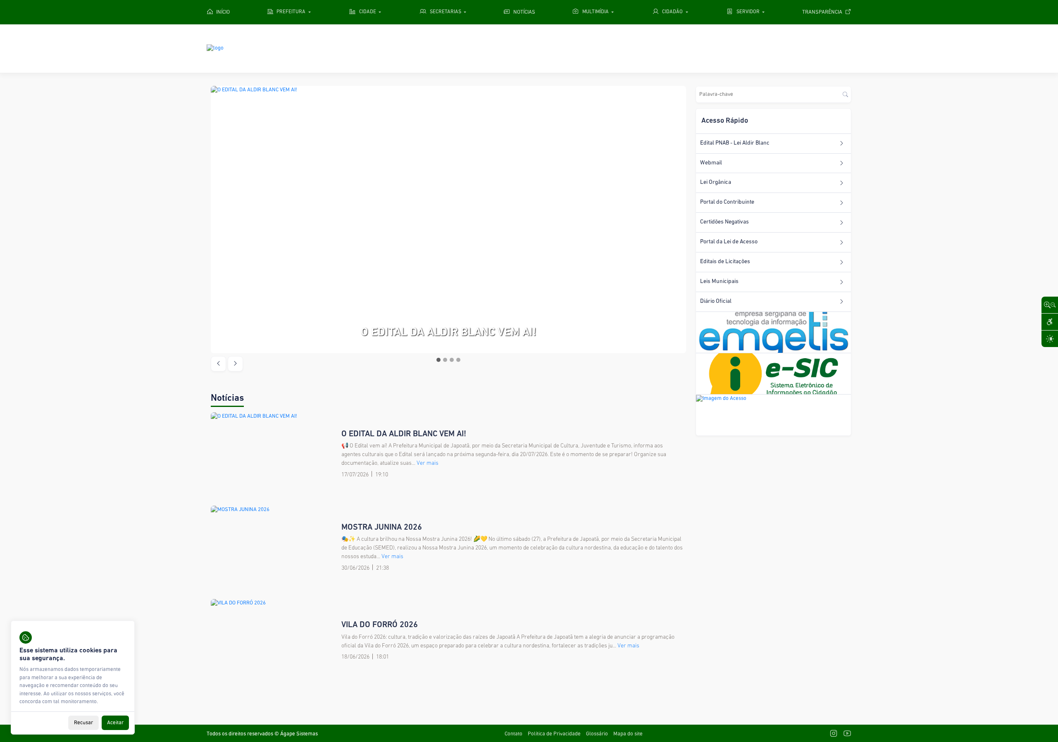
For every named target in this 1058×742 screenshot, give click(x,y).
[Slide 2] (445, 360)
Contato (513, 734)
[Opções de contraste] (1049, 339)
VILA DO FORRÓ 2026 (379, 625)
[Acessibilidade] (1049, 322)
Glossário (597, 734)
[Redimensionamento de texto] (1049, 305)
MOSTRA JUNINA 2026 (381, 527)
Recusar (83, 722)
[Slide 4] (458, 360)
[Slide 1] (438, 360)
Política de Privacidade (554, 734)
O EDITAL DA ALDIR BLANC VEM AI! (403, 434)
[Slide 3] (452, 360)
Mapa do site (628, 734)
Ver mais (427, 463)
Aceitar (115, 722)
